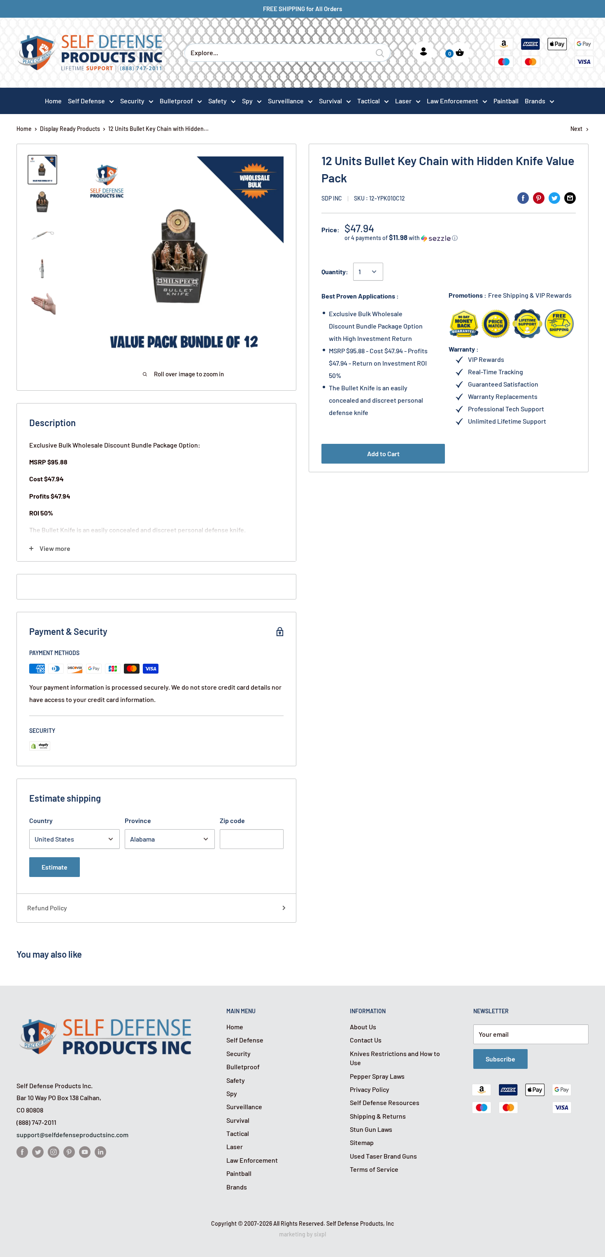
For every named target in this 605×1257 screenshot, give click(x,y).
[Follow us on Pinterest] (69, 1151)
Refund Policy (47, 908)
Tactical (368, 101)
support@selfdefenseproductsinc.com (72, 1134)
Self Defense (86, 101)
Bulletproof (176, 101)
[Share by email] (570, 197)
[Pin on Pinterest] (538, 197)
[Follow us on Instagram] (53, 1151)
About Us (363, 1027)
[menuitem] (91, 101)
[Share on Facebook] (523, 197)
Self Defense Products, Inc (360, 1223)
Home (24, 128)
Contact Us (366, 1040)
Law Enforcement (452, 101)
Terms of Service (374, 1169)
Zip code (232, 820)
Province (138, 820)
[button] (460, 237)
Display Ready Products (70, 128)
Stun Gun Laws (371, 1129)
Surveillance (286, 101)
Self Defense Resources (384, 1102)
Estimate (54, 867)
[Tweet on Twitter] (554, 197)
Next (576, 128)
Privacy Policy (369, 1089)
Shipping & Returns (378, 1116)
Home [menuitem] (53, 101)
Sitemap (362, 1142)
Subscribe (500, 1059)
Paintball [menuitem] (506, 101)
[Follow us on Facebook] (22, 1151)
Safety (217, 101)
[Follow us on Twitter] (38, 1151)
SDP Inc (331, 198)
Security (132, 101)
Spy (247, 101)
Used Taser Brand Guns (383, 1156)
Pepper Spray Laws (377, 1076)
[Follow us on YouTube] (85, 1151)
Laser (403, 101)
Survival (330, 101)
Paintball (238, 1173)
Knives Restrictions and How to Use (395, 1057)
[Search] (380, 53)
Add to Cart (383, 453)
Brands (535, 101)
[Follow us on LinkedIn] (100, 1151)
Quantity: (334, 271)
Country (41, 820)
